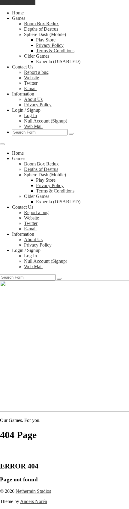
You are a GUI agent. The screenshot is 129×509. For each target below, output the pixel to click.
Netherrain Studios (33, 491)
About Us (33, 99)
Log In (30, 115)
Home (18, 12)
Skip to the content (17, 2)
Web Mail (33, 126)
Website (31, 77)
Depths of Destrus (41, 29)
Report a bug (36, 72)
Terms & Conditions (55, 50)
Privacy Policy (50, 45)
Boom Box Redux (41, 23)
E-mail (30, 88)
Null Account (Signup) (45, 120)
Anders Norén (33, 501)
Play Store (46, 39)
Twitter (31, 83)
